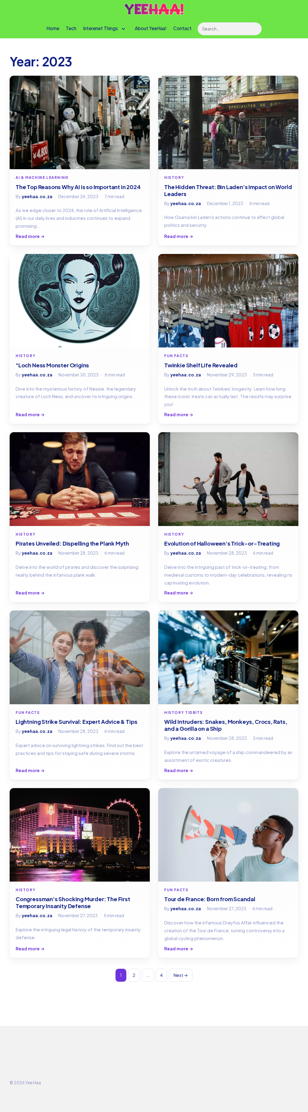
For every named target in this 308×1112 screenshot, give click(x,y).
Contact (182, 28)
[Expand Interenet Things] (123, 29)
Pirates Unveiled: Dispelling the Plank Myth (72, 543)
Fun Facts (176, 355)
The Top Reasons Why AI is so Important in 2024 (78, 186)
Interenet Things (100, 28)
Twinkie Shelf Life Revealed (201, 365)
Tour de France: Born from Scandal (209, 898)
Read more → (30, 236)
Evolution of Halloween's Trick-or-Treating (222, 543)
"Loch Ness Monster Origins (52, 365)
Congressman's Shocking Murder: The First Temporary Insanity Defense (73, 902)
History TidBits (183, 712)
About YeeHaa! (151, 28)
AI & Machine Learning (42, 177)
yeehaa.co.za (37, 196)
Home (52, 28)
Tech (71, 28)
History (174, 177)
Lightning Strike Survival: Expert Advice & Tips (76, 721)
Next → (181, 975)
